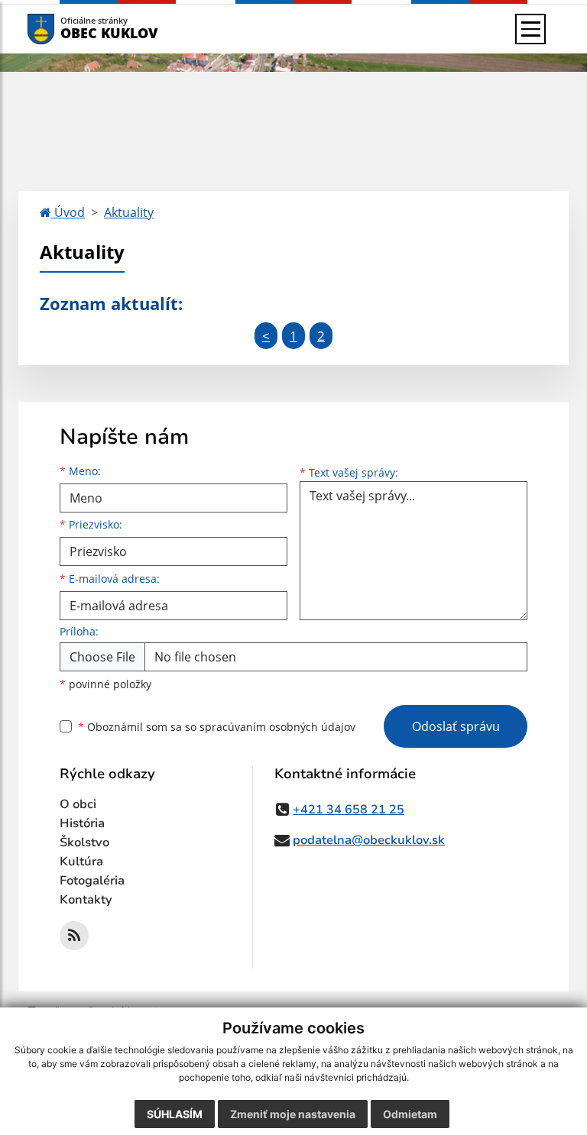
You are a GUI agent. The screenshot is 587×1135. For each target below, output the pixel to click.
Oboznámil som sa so (216, 726)
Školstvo (84, 842)
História (82, 823)
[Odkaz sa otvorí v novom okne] (74, 935)
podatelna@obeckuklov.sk (369, 840)
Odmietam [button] (410, 1114)
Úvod (68, 212)
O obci (78, 804)
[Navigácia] (530, 29)
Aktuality (129, 212)
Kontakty (86, 899)
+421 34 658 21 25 (348, 809)
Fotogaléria (92, 880)
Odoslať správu (456, 726)
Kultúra (81, 861)
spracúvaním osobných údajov (277, 726)
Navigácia (64, 28)
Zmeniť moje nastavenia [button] (292, 1114)
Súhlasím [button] (175, 1114)
